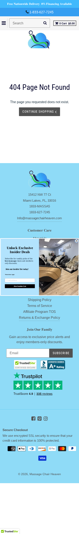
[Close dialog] (76, 241)
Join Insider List (20, 286)
